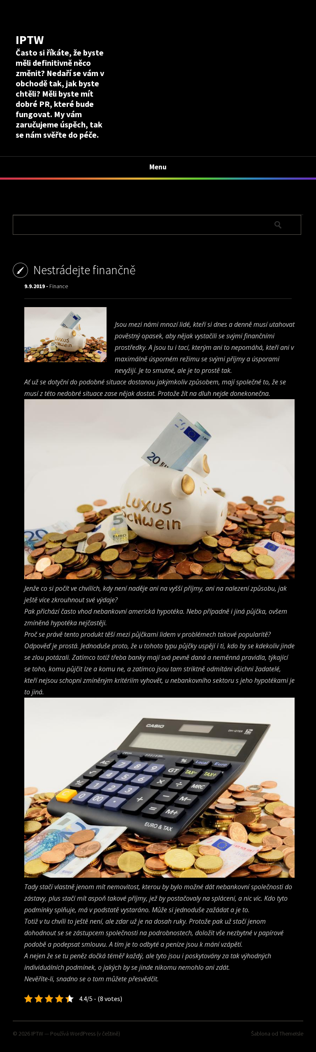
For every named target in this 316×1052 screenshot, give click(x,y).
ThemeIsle (291, 1033)
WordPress (82, 1033)
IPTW (30, 39)
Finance (58, 286)
